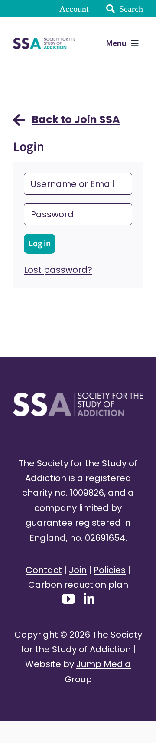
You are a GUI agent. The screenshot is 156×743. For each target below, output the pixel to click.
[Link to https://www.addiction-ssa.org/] (19, 124)
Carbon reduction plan (78, 585)
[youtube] (68, 599)
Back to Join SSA (76, 119)
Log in (40, 244)
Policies (110, 570)
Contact (44, 570)
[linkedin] (89, 598)
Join (78, 570)
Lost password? (58, 270)
